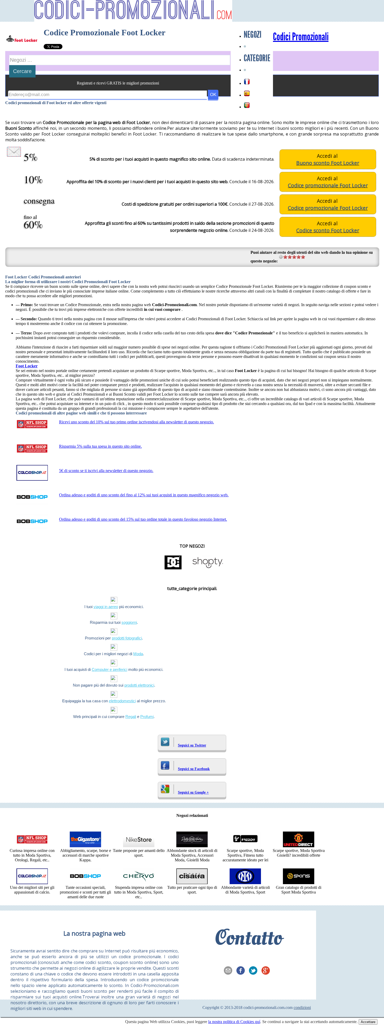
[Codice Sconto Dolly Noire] (192, 846)
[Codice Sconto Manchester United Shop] (298, 846)
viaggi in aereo (106, 606)
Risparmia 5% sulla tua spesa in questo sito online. (100, 446)
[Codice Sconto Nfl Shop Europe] (32, 846)
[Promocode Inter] (245, 882)
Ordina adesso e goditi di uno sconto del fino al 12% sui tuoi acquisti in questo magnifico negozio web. (144, 495)
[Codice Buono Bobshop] (85, 882)
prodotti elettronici (139, 685)
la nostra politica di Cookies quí (234, 1021)
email (229, 971)
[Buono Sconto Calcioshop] (32, 882)
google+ (267, 971)
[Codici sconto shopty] (207, 569)
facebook (242, 971)
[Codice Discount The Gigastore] (85, 846)
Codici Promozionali (301, 37)
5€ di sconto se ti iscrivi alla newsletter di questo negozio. (106, 470)
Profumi (147, 716)
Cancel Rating (281, 257)
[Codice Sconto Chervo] (138, 882)
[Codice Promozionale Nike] (138, 846)
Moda (138, 654)
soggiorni (129, 622)
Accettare (368, 1022)
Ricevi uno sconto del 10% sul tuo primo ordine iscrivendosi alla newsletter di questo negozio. (136, 422)
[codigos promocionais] (247, 105)
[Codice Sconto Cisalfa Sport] (192, 882)
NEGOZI (252, 34)
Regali (130, 716)
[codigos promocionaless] (247, 93)
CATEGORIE (257, 58)
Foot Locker (27, 366)
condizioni (302, 1007)
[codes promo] (247, 81)
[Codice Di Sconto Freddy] (245, 846)
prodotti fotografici (127, 638)
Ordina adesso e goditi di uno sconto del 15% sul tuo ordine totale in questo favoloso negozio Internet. (143, 519)
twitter (254, 971)
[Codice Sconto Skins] (298, 882)
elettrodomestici (122, 701)
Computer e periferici (109, 669)
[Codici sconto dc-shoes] (173, 569)
